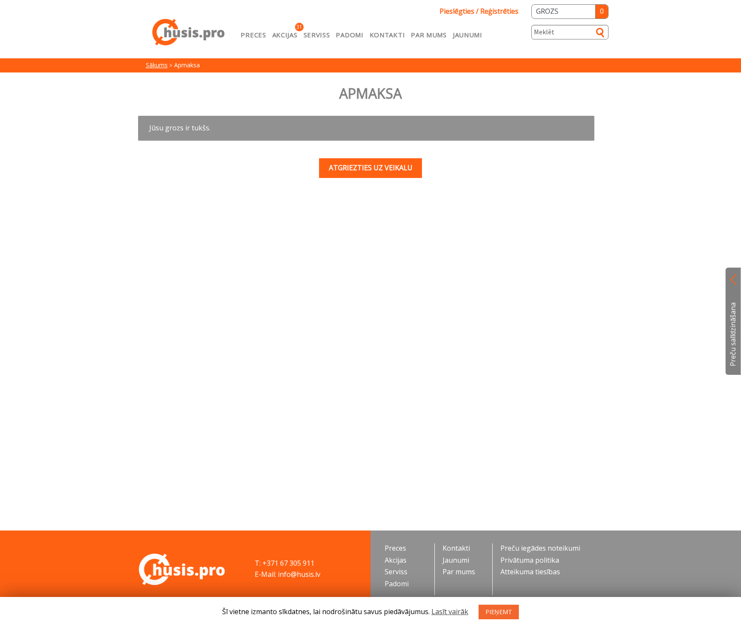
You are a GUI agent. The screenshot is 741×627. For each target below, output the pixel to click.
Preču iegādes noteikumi (540, 548)
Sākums (157, 65)
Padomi (349, 34)
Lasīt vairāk (449, 611)
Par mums (429, 34)
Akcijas (285, 34)
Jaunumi (467, 34)
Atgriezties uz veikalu (371, 167)
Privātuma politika (529, 560)
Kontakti (387, 34)
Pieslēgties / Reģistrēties (479, 11)
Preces (253, 34)
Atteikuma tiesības (530, 571)
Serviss (317, 34)
